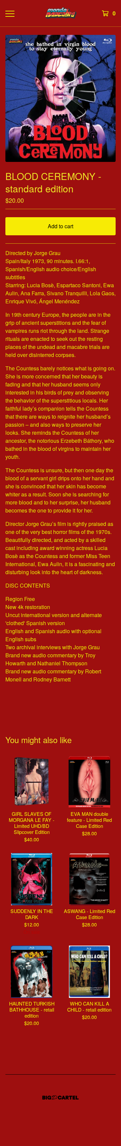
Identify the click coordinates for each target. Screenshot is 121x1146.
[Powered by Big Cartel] (60, 1097)
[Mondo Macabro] (60, 13)
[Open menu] (9, 13)
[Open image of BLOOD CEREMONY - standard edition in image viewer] (60, 98)
